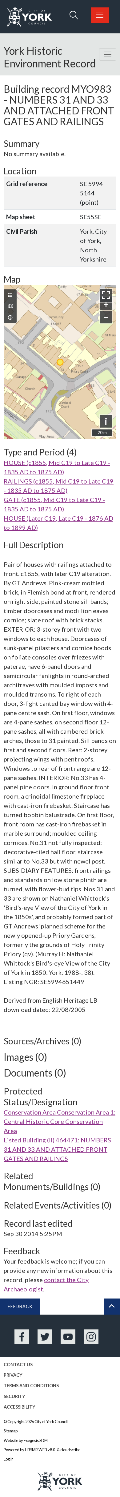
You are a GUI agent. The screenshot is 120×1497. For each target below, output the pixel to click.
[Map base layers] (10, 306)
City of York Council (51, 1421)
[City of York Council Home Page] (29, 17)
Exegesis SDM (36, 1440)
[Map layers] (10, 295)
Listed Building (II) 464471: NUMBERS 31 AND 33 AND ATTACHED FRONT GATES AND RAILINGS (57, 1149)
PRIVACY (13, 1375)
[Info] (10, 317)
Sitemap (11, 1430)
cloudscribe (70, 1449)
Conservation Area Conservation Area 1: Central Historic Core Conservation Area (59, 1121)
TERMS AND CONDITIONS (31, 1385)
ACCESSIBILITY (19, 1407)
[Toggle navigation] (107, 54)
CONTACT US (18, 1364)
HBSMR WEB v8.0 (40, 1449)
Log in (9, 1458)
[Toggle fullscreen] (106, 295)
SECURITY (14, 1396)
